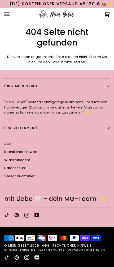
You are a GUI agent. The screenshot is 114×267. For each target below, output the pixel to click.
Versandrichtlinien (20, 176)
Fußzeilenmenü (20, 128)
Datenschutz (15, 167)
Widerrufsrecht (17, 159)
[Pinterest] (16, 215)
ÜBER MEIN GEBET (21, 86)
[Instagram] (26, 215)
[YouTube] (36, 215)
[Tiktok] (6, 215)
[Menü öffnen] (12, 14)
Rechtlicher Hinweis (21, 151)
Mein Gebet (18, 245)
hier (31, 62)
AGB (7, 143)
